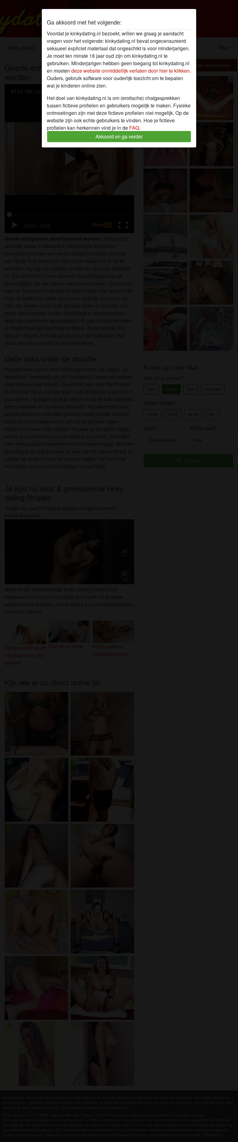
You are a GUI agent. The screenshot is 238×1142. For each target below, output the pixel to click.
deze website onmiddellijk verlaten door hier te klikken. (131, 70)
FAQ (134, 127)
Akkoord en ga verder (119, 136)
